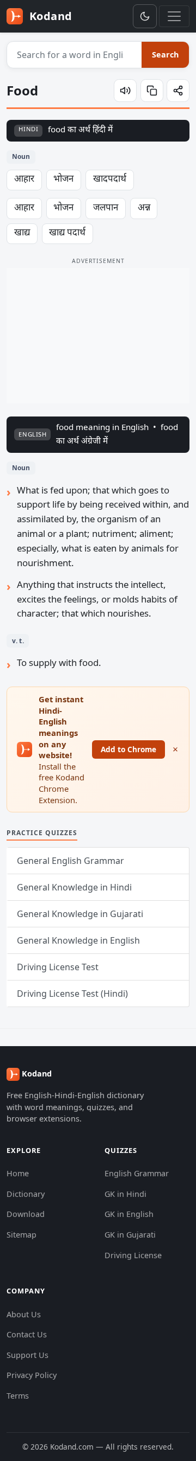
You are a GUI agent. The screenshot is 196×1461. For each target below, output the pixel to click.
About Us (24, 1314)
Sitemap (21, 1234)
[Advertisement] (98, 335)
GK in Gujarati (130, 1234)
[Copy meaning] (151, 90)
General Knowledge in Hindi (74, 887)
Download (26, 1214)
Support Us (27, 1355)
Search (165, 54)
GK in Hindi (125, 1194)
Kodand (49, 16)
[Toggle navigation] (174, 16)
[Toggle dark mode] (145, 16)
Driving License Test (58, 967)
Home (18, 1173)
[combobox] (74, 55)
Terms (18, 1395)
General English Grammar (70, 861)
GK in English (129, 1214)
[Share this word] (178, 90)
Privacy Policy (32, 1375)
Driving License (133, 1255)
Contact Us (27, 1334)
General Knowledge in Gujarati (80, 914)
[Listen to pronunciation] (125, 90)
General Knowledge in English (78, 940)
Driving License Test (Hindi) (72, 993)
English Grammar (137, 1173)
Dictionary (26, 1194)
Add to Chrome (128, 749)
